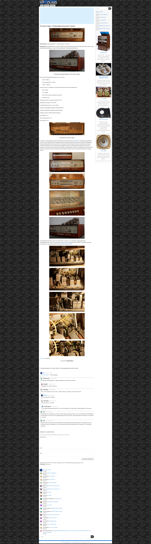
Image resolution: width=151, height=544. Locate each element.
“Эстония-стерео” (45, 375)
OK (92, 536)
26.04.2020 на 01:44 (53, 378)
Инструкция (42, 358)
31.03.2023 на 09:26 (52, 389)
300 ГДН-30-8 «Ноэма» (53, 501)
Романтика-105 (57, 498)
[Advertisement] (67, 15)
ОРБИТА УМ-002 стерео (56, 508)
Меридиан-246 (52, 521)
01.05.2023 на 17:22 (51, 384)
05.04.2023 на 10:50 (52, 400)
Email (41, 453)
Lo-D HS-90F (103, 98)
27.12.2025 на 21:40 (49, 420)
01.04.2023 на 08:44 (51, 395)
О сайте (62, 542)
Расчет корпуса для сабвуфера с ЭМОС (103, 77)
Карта (72, 542)
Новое (46, 5)
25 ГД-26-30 (52, 476)
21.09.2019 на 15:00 (48, 373)
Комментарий (43, 437)
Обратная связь (77, 542)
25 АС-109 (49, 505)
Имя (41, 448)
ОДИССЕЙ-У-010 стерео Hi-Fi (53, 485)
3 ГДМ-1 (49, 469)
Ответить (43, 376)
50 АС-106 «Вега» (53, 482)
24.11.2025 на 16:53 (49, 412)
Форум (52, 5)
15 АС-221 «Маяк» (54, 527)
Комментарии (67, 542)
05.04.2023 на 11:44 (54, 406)
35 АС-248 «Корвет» (51, 524)
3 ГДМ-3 (50, 495)
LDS (44, 373)
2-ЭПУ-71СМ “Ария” (103, 119)
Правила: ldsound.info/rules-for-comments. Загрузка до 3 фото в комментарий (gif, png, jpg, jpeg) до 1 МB (61, 462)
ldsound (45, 395)
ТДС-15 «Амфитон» (52, 473)
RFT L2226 (103, 150)
